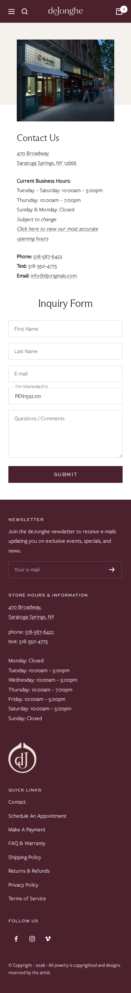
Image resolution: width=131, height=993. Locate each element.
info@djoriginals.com (54, 276)
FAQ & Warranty (26, 843)
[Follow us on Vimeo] (48, 939)
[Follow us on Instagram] (32, 939)
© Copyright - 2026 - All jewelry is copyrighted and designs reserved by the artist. (64, 969)
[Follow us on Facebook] (16, 939)
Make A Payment (26, 829)
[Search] (25, 11)
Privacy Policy (23, 885)
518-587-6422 (48, 256)
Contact (17, 802)
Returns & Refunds (29, 871)
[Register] (112, 569)
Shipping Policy (24, 857)
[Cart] (119, 11)
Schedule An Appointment (37, 816)
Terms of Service (27, 898)
